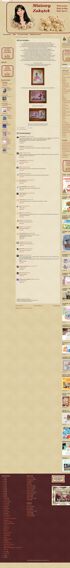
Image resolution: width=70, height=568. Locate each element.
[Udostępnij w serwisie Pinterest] (31, 127)
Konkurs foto (29, 506)
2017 (4, 493)
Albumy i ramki (30, 477)
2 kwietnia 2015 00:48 (35, 279)
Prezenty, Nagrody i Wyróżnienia (66, 155)
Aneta (20, 167)
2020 (4, 488)
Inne (63, 94)
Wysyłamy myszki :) (8, 539)
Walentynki (29, 495)
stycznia (5, 553)
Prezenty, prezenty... (8, 545)
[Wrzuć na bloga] (28, 127)
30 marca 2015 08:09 (26, 152)
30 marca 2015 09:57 (27, 173)
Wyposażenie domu (31, 498)
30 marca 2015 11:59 (26, 212)
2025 (4, 479)
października (6, 501)
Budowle (64, 82)
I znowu (5, 525)
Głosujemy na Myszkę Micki (9, 523)
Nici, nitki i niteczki (9, 125)
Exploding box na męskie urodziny (9, 89)
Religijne (64, 118)
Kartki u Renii (5, 95)
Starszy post (56, 305)
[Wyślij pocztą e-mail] (27, 127)
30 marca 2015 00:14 (30, 136)
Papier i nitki (4, 131)
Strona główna (7, 34)
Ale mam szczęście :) (8, 532)
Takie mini (6, 549)
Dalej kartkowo (7, 527)
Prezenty (28, 508)
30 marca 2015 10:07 (30, 180)
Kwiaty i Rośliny (65, 105)
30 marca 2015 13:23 (28, 220)
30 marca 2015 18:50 (31, 233)
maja (5, 510)
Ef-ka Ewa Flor (22, 199)
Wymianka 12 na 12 (30, 511)
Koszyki (63, 104)
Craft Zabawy (5, 103)
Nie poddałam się (7, 515)
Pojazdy (63, 110)
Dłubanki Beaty (5, 123)
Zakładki (64, 133)
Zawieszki (64, 135)
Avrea (20, 206)
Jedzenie (64, 97)
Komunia (5, 530)
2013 (4, 557)
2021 (4, 486)
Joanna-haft (4, 146)
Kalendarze (64, 99)
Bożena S (21, 226)
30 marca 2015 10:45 (31, 186)
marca (5, 513)
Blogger (47, 560)
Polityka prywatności (35, 34)
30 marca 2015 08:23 (29, 160)
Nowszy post (19, 305)
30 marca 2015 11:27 (26, 206)
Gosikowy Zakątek (6, 87)
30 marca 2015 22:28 (33, 266)
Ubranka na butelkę (66, 127)
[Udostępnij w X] (29, 127)
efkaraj (20, 212)
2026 (4, 477)
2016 (4, 495)
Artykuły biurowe (65, 74)
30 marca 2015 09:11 (26, 167)
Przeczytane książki (23, 34)
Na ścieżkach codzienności (4, 82)
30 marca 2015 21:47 (27, 255)
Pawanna (21, 255)
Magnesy (64, 107)
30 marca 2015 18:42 (27, 226)
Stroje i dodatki (65, 122)
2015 (4, 496)
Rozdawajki (29, 509)
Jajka (63, 96)
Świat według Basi (23, 193)
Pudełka (63, 113)
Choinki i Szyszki (65, 83)
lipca (5, 506)
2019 (4, 489)
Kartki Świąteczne (7, 533)
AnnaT (20, 152)
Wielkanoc (29, 496)
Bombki (63, 78)
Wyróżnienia (29, 514)
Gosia (20, 272)
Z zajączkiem (6, 520)
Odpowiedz (21, 142)
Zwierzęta (64, 137)
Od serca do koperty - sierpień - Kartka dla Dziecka (9, 141)
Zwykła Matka (22, 160)
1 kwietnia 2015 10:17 (26, 272)
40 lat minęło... (7, 516)
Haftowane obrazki (66, 91)
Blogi (14, 34)
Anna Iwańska (22, 136)
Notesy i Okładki (65, 108)
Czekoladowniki (65, 85)
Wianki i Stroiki (65, 129)
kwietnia (6, 511)
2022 (4, 484)
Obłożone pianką (7, 542)
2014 (4, 555)
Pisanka (5, 537)
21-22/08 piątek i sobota (6, 104)
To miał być (9, 96)
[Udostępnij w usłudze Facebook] (30, 127)
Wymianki (29, 512)
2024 (4, 481)
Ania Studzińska (22, 180)
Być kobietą (6, 540)
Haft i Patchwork (5, 139)
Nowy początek (8, 148)
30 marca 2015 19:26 (28, 242)
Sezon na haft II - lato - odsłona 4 (9, 109)
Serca (63, 119)
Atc (62, 75)
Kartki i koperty (23, 129)
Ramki (63, 116)
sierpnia (5, 505)
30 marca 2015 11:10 (29, 199)
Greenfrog (21, 242)
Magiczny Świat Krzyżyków (24, 279)
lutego (5, 551)
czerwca (5, 508)
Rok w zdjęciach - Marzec (9, 544)
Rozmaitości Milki (23, 186)
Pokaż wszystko (10, 154)
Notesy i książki (30, 488)
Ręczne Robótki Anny (6, 115)
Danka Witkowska (23, 233)
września (6, 503)
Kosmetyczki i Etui (66, 102)
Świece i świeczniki (66, 124)
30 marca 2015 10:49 (31, 193)
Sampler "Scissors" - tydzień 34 (9, 133)
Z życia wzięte (65, 157)
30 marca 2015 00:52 (29, 146)
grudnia (5, 498)
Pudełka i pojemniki (31, 492)
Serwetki (64, 121)
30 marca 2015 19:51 (29, 248)
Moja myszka (6, 528)
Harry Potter (64, 93)
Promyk (21, 173)
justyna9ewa (21, 248)
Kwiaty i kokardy (30, 487)
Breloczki (64, 80)
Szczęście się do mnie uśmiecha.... (10, 518)
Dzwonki (64, 88)
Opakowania (29, 490)
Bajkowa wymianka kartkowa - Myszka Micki (13, 547)
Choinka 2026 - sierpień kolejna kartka (10, 117)
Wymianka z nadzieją (8, 521)
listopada (6, 499)
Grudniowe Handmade (23, 266)
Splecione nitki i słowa (6, 107)
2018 (4, 491)
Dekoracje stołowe (65, 86)
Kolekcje (64, 153)
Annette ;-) (21, 220)
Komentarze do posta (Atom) (26, 308)
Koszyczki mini (7, 535)
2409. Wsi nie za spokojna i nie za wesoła (7, 84)
